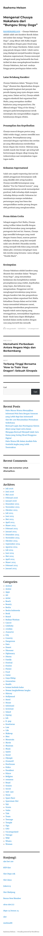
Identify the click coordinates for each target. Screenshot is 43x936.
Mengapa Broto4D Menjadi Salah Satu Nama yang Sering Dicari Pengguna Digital (22, 435)
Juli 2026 (9, 488)
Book (8, 613)
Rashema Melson (14, 7)
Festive (9, 666)
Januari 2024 (11, 568)
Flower (8, 669)
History (9, 693)
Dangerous (10, 641)
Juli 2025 (9, 513)
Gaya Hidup (11, 678)
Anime (8, 589)
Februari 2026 (12, 498)
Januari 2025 (11, 531)
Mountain (10, 739)
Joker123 (7, 886)
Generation (10, 681)
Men (7, 736)
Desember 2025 (12, 504)
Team (8, 816)
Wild (7, 838)
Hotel (8, 699)
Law (7, 727)
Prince (8, 773)
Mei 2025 (10, 519)
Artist (8, 598)
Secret (8, 789)
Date (8, 644)
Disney (8, 656)
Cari (5, 387)
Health (8, 684)
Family (8, 660)
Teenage (9, 819)
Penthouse (10, 764)
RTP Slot (7, 867)
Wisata (8, 841)
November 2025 (13, 507)
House (8, 703)
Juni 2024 (10, 553)
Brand (8, 616)
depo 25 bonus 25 (11, 911)
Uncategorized (33, 328)
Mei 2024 (10, 556)
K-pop (8, 721)
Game (8, 675)
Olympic (9, 758)
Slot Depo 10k (9, 874)
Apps (8, 592)
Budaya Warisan (13, 620)
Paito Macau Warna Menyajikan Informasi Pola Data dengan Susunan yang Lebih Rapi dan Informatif (22, 413)
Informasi (10, 706)
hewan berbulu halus (15, 687)
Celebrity (9, 626)
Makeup (9, 733)
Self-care (10, 792)
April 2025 (10, 522)
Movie (8, 743)
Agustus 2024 (11, 547)
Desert (8, 647)
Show (8, 795)
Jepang (9, 715)
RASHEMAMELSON (11, 31)
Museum (9, 746)
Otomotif (10, 761)
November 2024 (13, 538)
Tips (7, 826)
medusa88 (7, 923)
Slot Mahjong (9, 892)
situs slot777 (8, 904)
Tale (7, 813)
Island (8, 712)
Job (7, 718)
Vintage (9, 835)
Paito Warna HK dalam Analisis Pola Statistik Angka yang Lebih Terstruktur (21, 444)
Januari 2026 (11, 501)
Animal (9, 586)
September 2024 (13, 544)
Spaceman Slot (12, 801)
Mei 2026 (10, 495)
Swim (8, 810)
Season (9, 786)
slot (5, 917)
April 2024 (10, 559)
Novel (8, 755)
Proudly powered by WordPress (28, 932)
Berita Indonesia (13, 610)
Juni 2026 (10, 492)
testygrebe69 (11, 328)
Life (7, 730)
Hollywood (10, 696)
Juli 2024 (9, 550)
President (10, 770)
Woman (9, 844)
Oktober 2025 (12, 510)
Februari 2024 (12, 565)
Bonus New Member (12, 898)
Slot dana (7, 880)
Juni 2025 (10, 516)
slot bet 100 (8, 861)
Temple (9, 822)
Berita (8, 607)
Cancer (8, 623)
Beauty (9, 604)
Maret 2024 (11, 562)
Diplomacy (10, 653)
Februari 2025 (12, 528)
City (7, 635)
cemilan (9, 629)
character (10, 632)
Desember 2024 (12, 535)
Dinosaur (9, 650)
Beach (8, 601)
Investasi (9, 709)
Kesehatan (10, 724)
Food (8, 672)
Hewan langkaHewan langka (18, 690)
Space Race (10, 798)
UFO (7, 829)
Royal (8, 783)
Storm (8, 807)
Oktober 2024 (12, 541)
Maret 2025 (11, 525)
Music (8, 749)
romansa (9, 779)
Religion (9, 776)
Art (7, 595)
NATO (8, 752)
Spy (7, 804)
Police (8, 767)
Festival (9, 663)
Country (9, 638)
